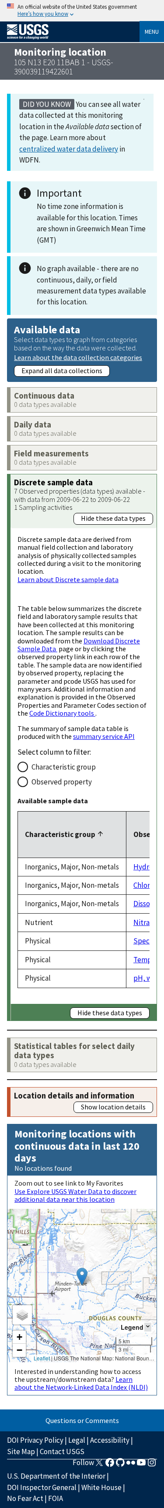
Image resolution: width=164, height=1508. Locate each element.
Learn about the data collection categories (78, 357)
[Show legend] (147, 1327)
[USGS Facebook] (110, 1465)
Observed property (61, 782)
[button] (82, 1277)
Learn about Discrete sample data (68, 579)
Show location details (113, 1106)
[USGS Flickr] (131, 1465)
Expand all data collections (61, 370)
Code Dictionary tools (62, 713)
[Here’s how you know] (82, 10)
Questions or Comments (82, 1420)
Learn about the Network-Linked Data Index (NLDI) (81, 1383)
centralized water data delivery (68, 149)
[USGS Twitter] (99, 1465)
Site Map (21, 1451)
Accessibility (109, 1440)
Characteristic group (63, 767)
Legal (76, 1440)
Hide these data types (113, 518)
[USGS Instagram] (152, 1465)
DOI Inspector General (42, 1487)
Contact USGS (62, 1451)
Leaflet (42, 1358)
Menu (152, 31)
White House (101, 1487)
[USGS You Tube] (141, 1465)
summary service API (104, 736)
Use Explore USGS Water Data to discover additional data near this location (75, 1195)
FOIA (55, 1498)
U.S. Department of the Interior (56, 1476)
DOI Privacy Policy (35, 1440)
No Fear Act (25, 1498)
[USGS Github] (120, 1465)
